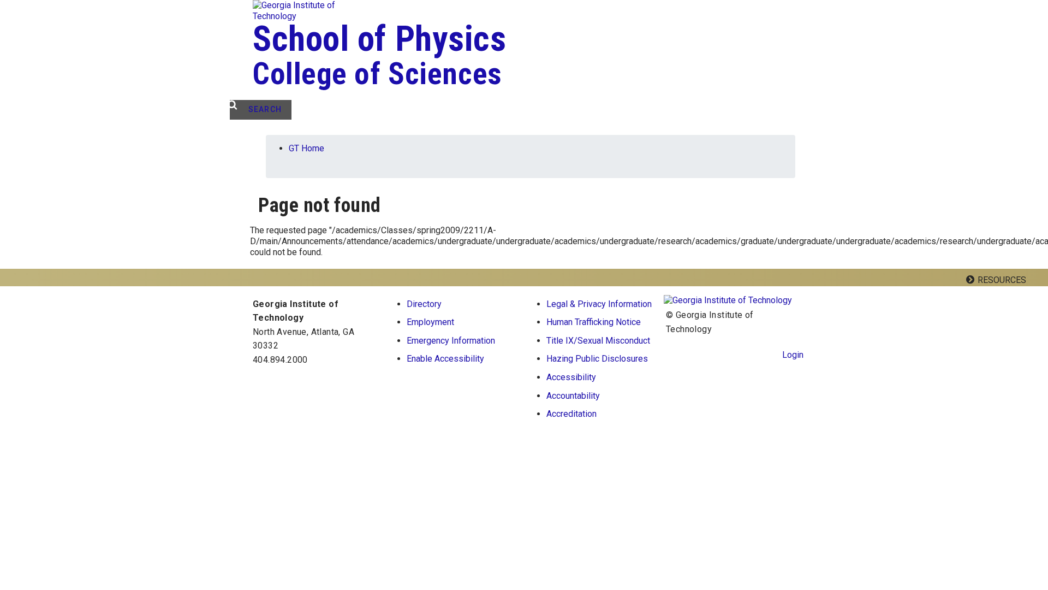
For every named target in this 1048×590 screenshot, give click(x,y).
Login (792, 355)
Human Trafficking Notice (593, 322)
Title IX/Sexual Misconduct (598, 340)
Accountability (573, 396)
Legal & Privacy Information (599, 304)
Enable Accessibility (445, 358)
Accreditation (571, 414)
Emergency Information (451, 340)
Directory (424, 304)
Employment (430, 322)
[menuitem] (601, 304)
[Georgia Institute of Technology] (314, 11)
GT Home (306, 148)
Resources (1002, 280)
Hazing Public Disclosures (597, 358)
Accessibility (571, 377)
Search (265, 109)
